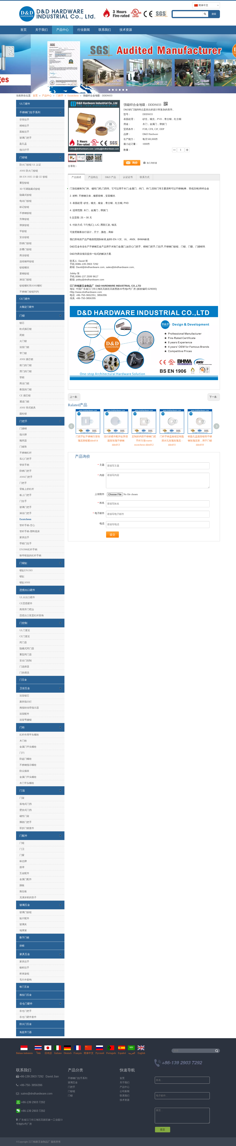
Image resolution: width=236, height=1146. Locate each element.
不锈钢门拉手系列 (30, 112)
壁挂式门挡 (26, 810)
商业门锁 (24, 383)
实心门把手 (26, 459)
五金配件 (24, 873)
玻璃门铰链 (26, 912)
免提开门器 (26, 1032)
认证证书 (128, 177)
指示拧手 (24, 150)
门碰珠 (23, 446)
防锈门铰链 (26, 243)
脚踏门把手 (26, 822)
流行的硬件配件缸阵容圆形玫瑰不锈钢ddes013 (116, 440)
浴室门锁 (24, 347)
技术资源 (126, 29)
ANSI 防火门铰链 (29, 170)
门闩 (22, 753)
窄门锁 (23, 353)
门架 (22, 798)
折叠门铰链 (26, 249)
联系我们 (104, 29)
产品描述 (76, 177)
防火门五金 (26, 1024)
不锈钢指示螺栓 (28, 765)
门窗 (22, 855)
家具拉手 (24, 537)
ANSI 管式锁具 (28, 407)
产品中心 (62, 29)
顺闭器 (23, 440)
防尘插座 (24, 771)
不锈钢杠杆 (26, 452)
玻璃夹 (23, 924)
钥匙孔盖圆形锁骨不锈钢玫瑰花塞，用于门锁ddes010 (200, 440)
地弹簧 (23, 930)
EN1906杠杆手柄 (28, 549)
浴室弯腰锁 (26, 720)
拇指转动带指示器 (29, 707)
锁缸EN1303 (26, 570)
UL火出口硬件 (27, 597)
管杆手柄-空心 (27, 525)
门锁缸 (23, 563)
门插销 (23, 428)
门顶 (22, 790)
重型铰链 (24, 183)
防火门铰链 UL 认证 (30, 164)
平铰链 (23, 231)
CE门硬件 (25, 299)
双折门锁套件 (27, 828)
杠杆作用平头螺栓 (29, 734)
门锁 (22, 315)
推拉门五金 (26, 995)
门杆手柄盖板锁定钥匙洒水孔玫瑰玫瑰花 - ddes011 (172, 440)
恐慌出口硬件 (27, 590)
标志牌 (23, 861)
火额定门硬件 (27, 307)
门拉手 (23, 501)
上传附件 (99, 494)
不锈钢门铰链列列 (29, 291)
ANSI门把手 (26, 477)
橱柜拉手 (24, 967)
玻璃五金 (25, 905)
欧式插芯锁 (26, 329)
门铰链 (23, 157)
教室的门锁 (26, 389)
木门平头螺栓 (27, 783)
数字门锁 (24, 937)
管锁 (22, 377)
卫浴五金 (25, 688)
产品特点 (93, 177)
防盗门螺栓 (26, 759)
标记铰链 (24, 207)
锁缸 (22, 576)
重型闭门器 (26, 654)
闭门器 (23, 642)
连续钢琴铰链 (27, 261)
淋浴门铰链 (26, 279)
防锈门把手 (26, 471)
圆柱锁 (23, 413)
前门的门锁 (26, 365)
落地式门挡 (26, 804)
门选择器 (24, 666)
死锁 (22, 335)
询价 (135, 162)
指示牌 (23, 434)
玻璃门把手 (26, 137)
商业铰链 (24, 255)
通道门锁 (24, 401)
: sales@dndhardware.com (34, 1093)
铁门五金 (24, 986)
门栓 (22, 727)
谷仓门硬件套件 (28, 1017)
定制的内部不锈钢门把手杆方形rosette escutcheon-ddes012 (144, 440)
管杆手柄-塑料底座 (30, 531)
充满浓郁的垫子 (28, 897)
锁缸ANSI (25, 582)
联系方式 (144, 177)
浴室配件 (24, 714)
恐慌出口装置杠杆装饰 (32, 615)
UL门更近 (25, 630)
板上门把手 (26, 495)
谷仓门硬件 (26, 1003)
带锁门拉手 (26, 543)
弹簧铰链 (24, 225)
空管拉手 (24, 119)
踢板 (22, 885)
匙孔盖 (23, 144)
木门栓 (23, 740)
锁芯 (22, 323)
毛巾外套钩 (26, 979)
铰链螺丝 (24, 267)
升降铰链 (24, 219)
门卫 (22, 849)
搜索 (214, 14)
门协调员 (24, 672)
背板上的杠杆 (27, 489)
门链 (22, 843)
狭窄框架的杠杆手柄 (30, 555)
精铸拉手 (24, 125)
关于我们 (41, 29)
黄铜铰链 (24, 273)
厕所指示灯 (26, 701)
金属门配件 (26, 879)
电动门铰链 (26, 201)
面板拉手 (24, 131)
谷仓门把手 (26, 1011)
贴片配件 (24, 918)
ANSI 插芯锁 (26, 359)
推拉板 (23, 891)
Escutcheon (25, 519)
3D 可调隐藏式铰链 (30, 189)
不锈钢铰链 (26, 213)
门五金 (23, 679)
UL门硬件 (25, 103)
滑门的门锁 (26, 371)
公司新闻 (124, 1091)
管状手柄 (24, 465)
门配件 (23, 835)
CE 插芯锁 (25, 395)
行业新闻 (83, 29)
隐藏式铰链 (26, 195)
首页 (23, 29)
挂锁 (22, 945)
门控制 (23, 623)
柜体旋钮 (24, 973)
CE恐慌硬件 (26, 603)
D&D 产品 (110, 177)
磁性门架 (24, 816)
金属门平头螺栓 (28, 747)
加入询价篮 (152, 163)
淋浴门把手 (26, 513)
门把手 (23, 421)
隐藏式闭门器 (27, 648)
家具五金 (25, 954)
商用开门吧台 (27, 609)
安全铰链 (24, 237)
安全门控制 (26, 660)
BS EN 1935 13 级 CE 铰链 (34, 177)
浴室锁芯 (24, 695)
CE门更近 (25, 636)
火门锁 (23, 341)
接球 (22, 867)
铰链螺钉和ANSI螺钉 (31, 285)
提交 (112, 534)
